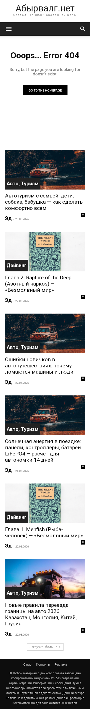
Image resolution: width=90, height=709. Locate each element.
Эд (8, 218)
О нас (27, 664)
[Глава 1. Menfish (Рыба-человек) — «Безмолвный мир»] (45, 503)
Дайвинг (16, 265)
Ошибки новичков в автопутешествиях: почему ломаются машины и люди (39, 365)
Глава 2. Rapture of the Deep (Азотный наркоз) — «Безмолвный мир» (38, 284)
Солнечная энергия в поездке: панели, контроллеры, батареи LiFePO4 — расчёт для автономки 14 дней (43, 450)
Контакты (43, 664)
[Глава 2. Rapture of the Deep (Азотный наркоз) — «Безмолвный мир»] (45, 251)
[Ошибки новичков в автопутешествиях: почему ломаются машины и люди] (45, 333)
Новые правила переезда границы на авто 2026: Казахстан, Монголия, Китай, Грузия (41, 614)
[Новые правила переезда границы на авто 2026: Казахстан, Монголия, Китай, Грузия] (45, 579)
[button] (8, 29)
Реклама (60, 664)
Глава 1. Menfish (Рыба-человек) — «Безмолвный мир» (44, 532)
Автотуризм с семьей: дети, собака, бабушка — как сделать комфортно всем (44, 202)
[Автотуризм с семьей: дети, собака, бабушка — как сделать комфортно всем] (45, 170)
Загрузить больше (43, 647)
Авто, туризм (22, 184)
